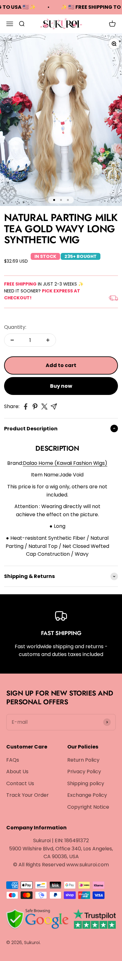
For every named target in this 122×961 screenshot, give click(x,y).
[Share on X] (44, 406)
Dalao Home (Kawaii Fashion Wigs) (65, 463)
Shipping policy (85, 783)
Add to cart (61, 365)
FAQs (12, 760)
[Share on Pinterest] (35, 406)
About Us (17, 771)
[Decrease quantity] (12, 340)
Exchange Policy (87, 795)
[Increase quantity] (48, 340)
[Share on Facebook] (26, 406)
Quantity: (15, 327)
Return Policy (83, 760)
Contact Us (20, 783)
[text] (57, 526)
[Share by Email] (54, 406)
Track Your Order (27, 795)
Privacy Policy (84, 771)
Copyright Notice (88, 807)
